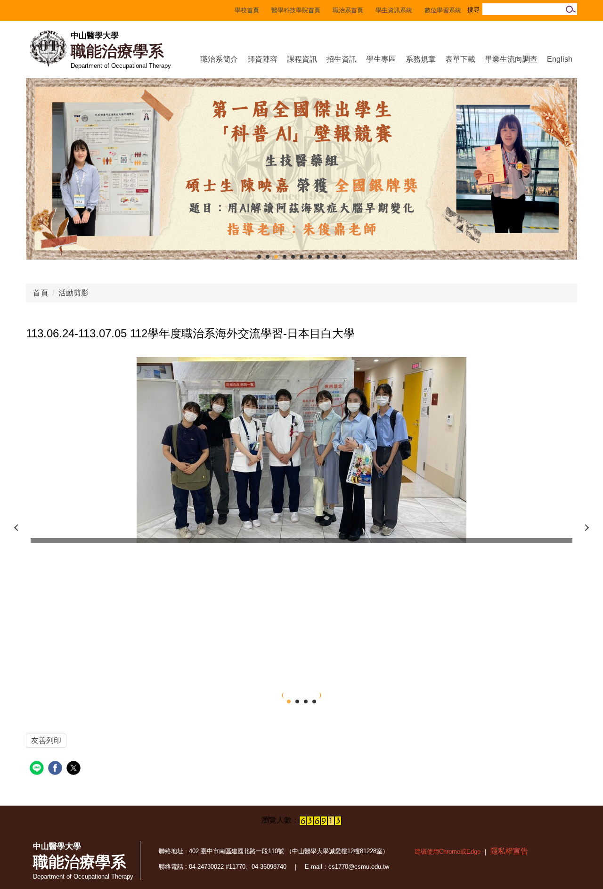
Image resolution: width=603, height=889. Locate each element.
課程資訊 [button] (302, 59)
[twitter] (74, 769)
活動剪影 (73, 293)
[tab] (259, 257)
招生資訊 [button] (341, 59)
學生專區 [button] (381, 59)
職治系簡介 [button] (219, 59)
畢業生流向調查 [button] (511, 59)
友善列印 (46, 740)
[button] (16, 527)
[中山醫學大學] (48, 48)
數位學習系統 (442, 10)
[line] (38, 769)
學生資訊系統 (393, 10)
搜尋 (569, 9)
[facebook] (56, 769)
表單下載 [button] (460, 59)
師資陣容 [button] (262, 59)
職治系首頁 (348, 10)
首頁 (40, 293)
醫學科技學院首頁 (295, 10)
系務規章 (421, 59)
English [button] (559, 59)
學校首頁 (247, 10)
